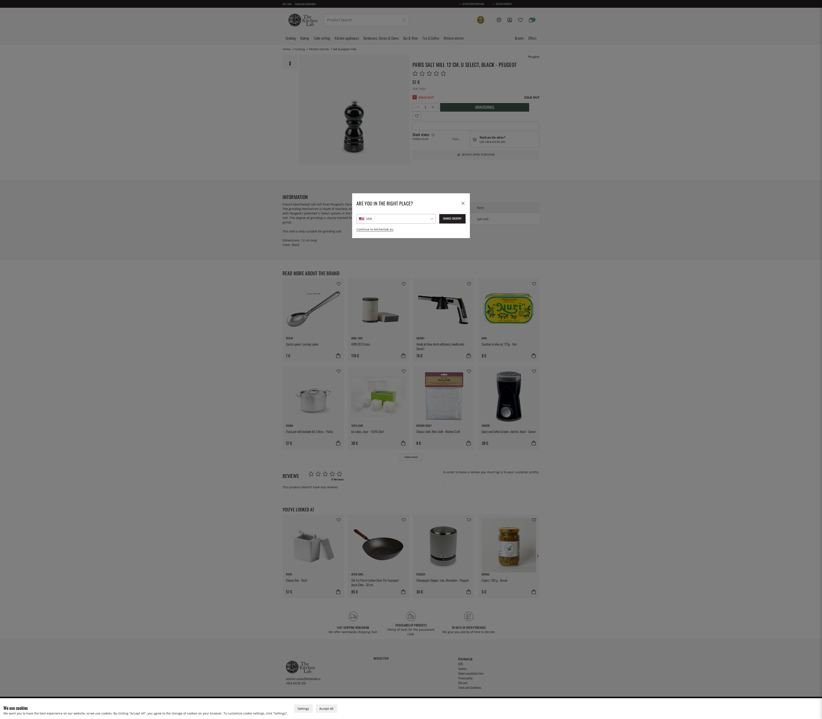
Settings (303, 709)
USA (369, 219)
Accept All (326, 709)
